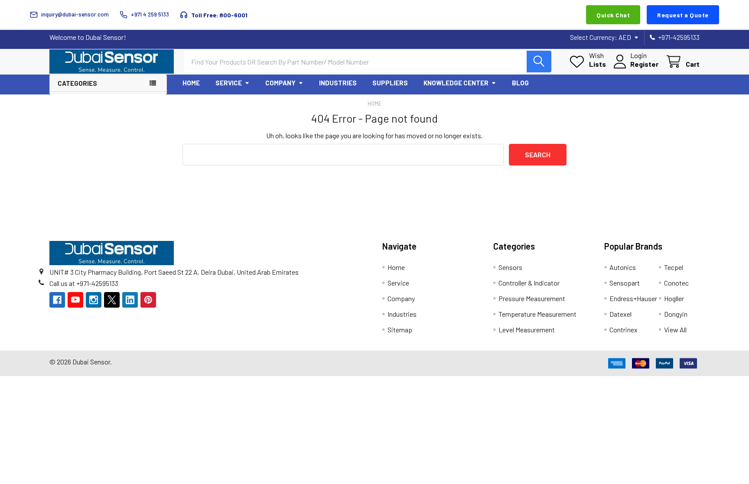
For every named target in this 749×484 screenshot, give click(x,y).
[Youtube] (75, 300)
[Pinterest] (148, 300)
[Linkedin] (130, 300)
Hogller (674, 298)
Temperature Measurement (537, 314)
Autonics (622, 267)
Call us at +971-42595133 (83, 283)
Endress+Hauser (633, 298)
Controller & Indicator (529, 283)
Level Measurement (526, 329)
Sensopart (624, 283)
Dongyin (675, 314)
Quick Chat (613, 15)
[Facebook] (57, 300)
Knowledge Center (455, 83)
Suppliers (390, 83)
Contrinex (623, 329)
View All (675, 329)
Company (280, 83)
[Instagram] (93, 300)
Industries (338, 83)
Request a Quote (683, 15)
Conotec (676, 283)
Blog (520, 83)
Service (228, 83)
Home (191, 83)
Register (644, 64)
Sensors (510, 267)
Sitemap (400, 329)
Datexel (620, 314)
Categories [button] (77, 83)
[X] (112, 300)
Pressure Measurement (531, 298)
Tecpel (673, 267)
